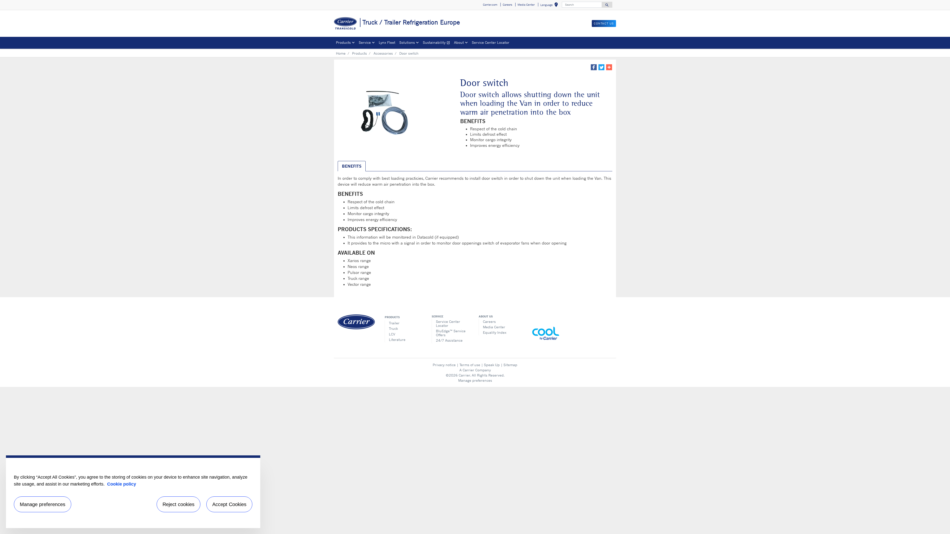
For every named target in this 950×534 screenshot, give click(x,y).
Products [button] (343, 42)
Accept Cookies (229, 504)
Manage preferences (475, 380)
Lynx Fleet (387, 42)
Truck (393, 328)
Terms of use (469, 365)
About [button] (459, 42)
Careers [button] (507, 4)
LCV (392, 334)
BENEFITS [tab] (351, 166)
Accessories (383, 53)
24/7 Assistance (449, 340)
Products (359, 53)
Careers (489, 321)
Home (341, 53)
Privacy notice (444, 365)
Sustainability (437, 43)
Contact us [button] (604, 23)
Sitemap (510, 365)
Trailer (394, 323)
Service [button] (365, 42)
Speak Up (492, 365)
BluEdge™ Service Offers (451, 333)
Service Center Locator (490, 42)
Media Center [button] (526, 4)
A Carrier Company (475, 370)
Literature (397, 339)
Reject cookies (178, 504)
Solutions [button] (407, 42)
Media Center (494, 327)
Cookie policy (121, 484)
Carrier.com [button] (490, 4)
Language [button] (550, 5)
